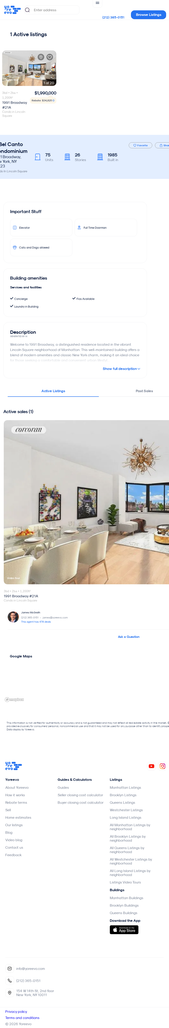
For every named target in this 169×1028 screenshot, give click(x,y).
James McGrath (30, 612)
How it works (15, 795)
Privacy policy (16, 1011)
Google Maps (21, 656)
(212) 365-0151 (113, 17)
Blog (8, 832)
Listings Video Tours (125, 882)
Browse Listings (148, 14)
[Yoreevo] (13, 769)
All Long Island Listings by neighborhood (130, 873)
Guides (63, 787)
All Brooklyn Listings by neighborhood (127, 838)
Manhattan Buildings (126, 898)
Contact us (14, 847)
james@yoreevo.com (55, 617)
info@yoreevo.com (30, 968)
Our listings (14, 825)
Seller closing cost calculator (80, 795)
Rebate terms (16, 802)
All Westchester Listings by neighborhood (131, 861)
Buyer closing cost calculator (81, 802)
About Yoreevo (17, 787)
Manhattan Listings (125, 787)
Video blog (13, 840)
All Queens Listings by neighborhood (127, 850)
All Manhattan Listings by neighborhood (130, 827)
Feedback (13, 855)
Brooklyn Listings (123, 795)
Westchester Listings (126, 810)
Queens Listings (122, 802)
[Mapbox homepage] (14, 699)
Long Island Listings (125, 817)
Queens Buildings (123, 913)
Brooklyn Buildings (124, 905)
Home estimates (18, 817)
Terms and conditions (22, 1018)
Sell (8, 810)
